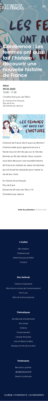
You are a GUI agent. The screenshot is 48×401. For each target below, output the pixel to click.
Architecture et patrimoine (23, 319)
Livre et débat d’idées (23, 341)
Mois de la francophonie (23, 297)
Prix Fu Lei (23, 293)
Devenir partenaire (23, 376)
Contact (23, 262)
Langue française (23, 337)
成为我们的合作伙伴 (23, 372)
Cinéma (23, 328)
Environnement (23, 332)
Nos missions (23, 249)
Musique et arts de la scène (23, 346)
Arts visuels (23, 323)
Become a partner (23, 367)
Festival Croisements (23, 284)
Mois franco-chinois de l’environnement (23, 288)
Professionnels (23, 253)
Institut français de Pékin (23, 258)
